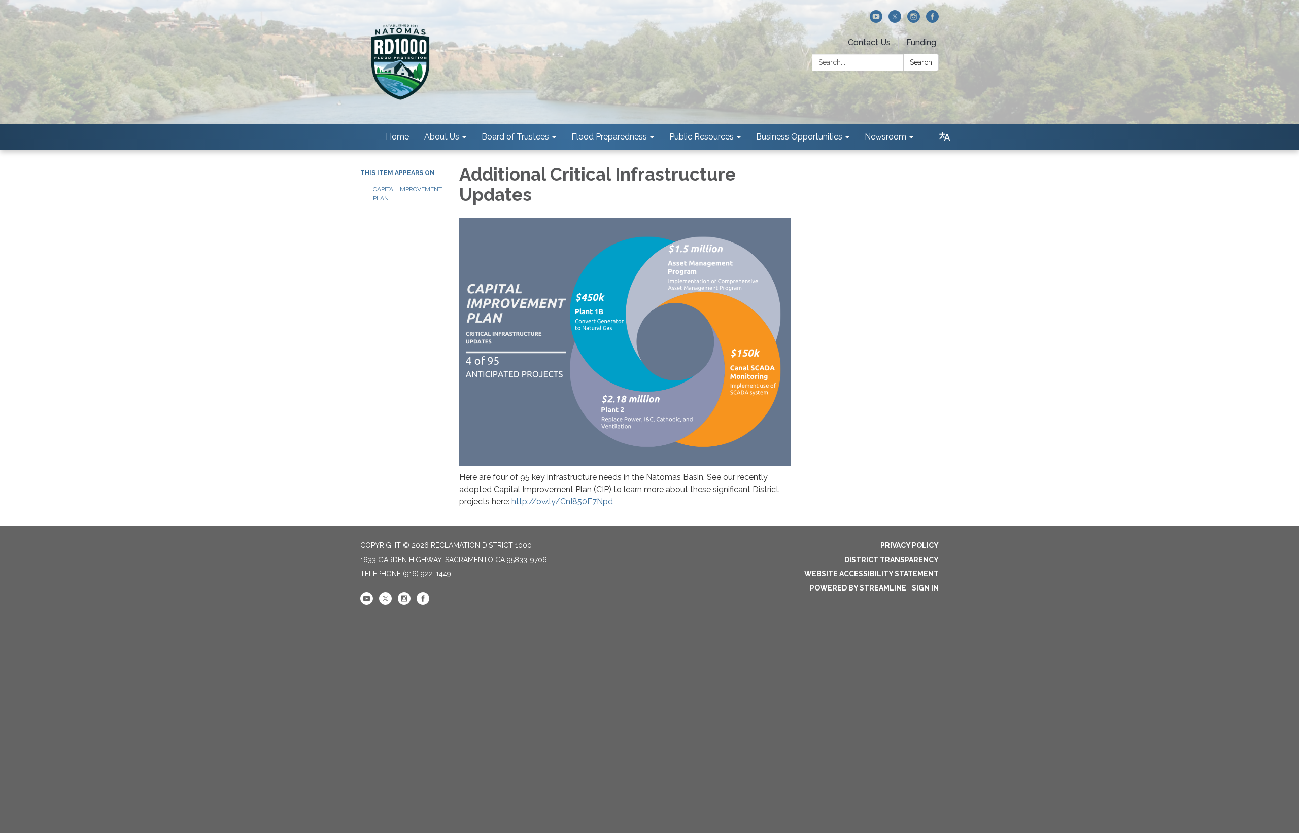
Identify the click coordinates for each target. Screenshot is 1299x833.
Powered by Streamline (858, 588)
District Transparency (891, 560)
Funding (921, 42)
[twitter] (894, 20)
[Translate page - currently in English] (945, 137)
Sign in (925, 588)
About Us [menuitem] (441, 137)
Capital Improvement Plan (407, 194)
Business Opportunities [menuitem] (799, 137)
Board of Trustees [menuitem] (515, 137)
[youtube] (876, 20)
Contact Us (869, 42)
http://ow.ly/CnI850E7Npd (562, 501)
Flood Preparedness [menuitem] (609, 137)
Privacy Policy (909, 545)
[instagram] (913, 20)
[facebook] (932, 20)
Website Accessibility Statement (871, 574)
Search (921, 62)
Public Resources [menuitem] (701, 137)
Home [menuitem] (397, 137)
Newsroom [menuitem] (885, 137)
